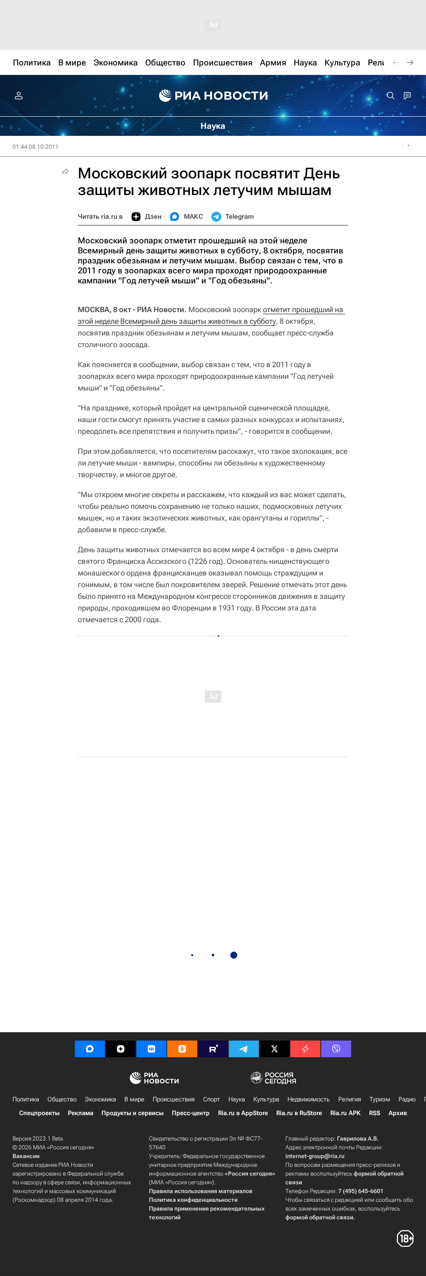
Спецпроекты (39, 1113)
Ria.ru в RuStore (299, 1113)
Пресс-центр (191, 1113)
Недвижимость (308, 1099)
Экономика (100, 1099)
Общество (62, 1099)
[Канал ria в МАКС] (90, 1049)
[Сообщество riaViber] (336, 1049)
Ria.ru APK (345, 1113)
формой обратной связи (319, 1217)
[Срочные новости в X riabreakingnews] (305, 1049)
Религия (349, 1099)
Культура (266, 1099)
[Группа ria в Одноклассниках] (182, 1049)
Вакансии (26, 1156)
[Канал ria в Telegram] (244, 1049)
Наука (236, 1099)
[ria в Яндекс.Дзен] (121, 1049)
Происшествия (174, 1099)
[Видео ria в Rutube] (213, 1049)
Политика (25, 1099)
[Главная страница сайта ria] (213, 96)
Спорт (211, 1099)
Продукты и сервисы (132, 1113)
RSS (374, 1113)
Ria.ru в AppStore (243, 1113)
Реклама (80, 1113)
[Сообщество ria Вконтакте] (151, 1049)
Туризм (379, 1099)
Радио (407, 1099)
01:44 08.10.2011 (35, 146)
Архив (398, 1113)
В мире (134, 1099)
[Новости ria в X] (275, 1049)
